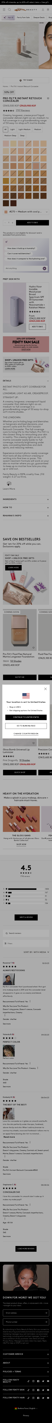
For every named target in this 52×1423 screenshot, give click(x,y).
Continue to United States (26, 717)
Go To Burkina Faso (26, 726)
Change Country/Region (26, 734)
